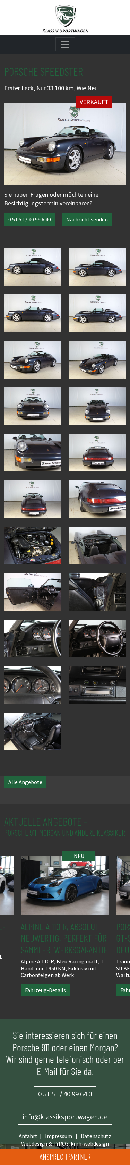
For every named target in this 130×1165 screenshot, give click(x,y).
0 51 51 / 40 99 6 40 (29, 219)
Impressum (58, 1135)
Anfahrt (28, 1135)
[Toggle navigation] (65, 44)
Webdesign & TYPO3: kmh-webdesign (65, 1143)
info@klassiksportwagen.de (65, 1116)
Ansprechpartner (65, 1156)
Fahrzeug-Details (80, 990)
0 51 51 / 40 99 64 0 (65, 1093)
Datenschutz (96, 1135)
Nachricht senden (87, 219)
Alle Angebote (25, 782)
